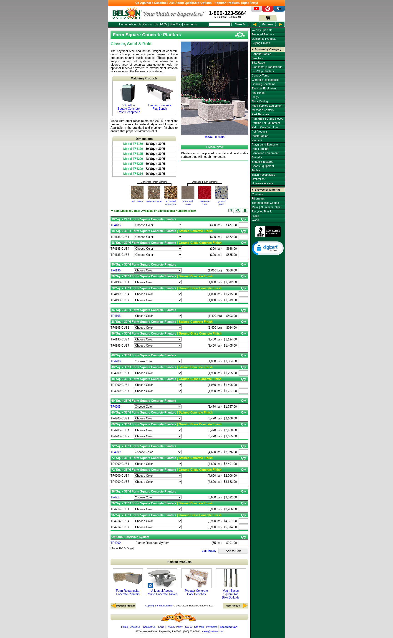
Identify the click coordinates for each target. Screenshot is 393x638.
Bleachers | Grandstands (267, 67)
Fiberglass (258, 198)
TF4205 (116, 406)
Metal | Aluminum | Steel (266, 207)
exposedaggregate (170, 202)
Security (257, 157)
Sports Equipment (263, 166)
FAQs (164, 24)
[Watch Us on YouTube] (256, 10)
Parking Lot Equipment (266, 123)
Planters (257, 140)
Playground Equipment (266, 144)
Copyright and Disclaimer (159, 605)
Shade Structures (262, 161)
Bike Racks (259, 62)
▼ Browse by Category (266, 49)
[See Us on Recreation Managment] (279, 10)
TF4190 (116, 270)
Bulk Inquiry (209, 550)
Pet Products (259, 131)
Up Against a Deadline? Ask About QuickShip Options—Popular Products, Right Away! (196, 3)
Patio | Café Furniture (265, 127)
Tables (256, 170)
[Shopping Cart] (268, 20)
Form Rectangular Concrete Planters (128, 592)
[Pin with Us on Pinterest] (267, 10)
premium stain (204, 202)
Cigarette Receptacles (265, 79)
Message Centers (263, 110)
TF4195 (116, 316)
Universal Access (262, 183)
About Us (135, 24)
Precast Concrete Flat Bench (159, 106)
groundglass (221, 202)
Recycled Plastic (262, 211)
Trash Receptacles (263, 174)
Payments (190, 24)
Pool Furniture (260, 148)
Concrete (257, 194)
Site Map (175, 24)
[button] (268, 248)
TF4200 (116, 361)
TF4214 (116, 497)
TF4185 (116, 225)
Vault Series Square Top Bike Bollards (230, 594)
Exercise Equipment (264, 88)
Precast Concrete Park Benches (196, 592)
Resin (255, 215)
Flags (255, 97)
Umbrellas (258, 179)
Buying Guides (261, 43)
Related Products (179, 562)
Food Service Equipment (267, 105)
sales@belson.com (212, 631)
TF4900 (116, 542)
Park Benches (260, 114)
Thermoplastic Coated (265, 202)
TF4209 (116, 452)
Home (123, 24)
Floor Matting (260, 101)
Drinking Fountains (263, 84)
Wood (255, 220)
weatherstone (153, 201)
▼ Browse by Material (265, 189)
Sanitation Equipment (265, 153)
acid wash (137, 201)
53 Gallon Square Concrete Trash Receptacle (128, 108)
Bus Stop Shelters (263, 71)
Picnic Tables (260, 136)
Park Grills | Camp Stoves (267, 118)
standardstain (188, 202)
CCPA (188, 627)
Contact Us (150, 24)
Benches (257, 58)
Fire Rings (258, 92)
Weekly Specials (262, 30)
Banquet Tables (261, 54)
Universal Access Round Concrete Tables (162, 592)
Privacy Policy (175, 627)
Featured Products (263, 34)
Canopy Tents (260, 75)
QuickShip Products (264, 38)
